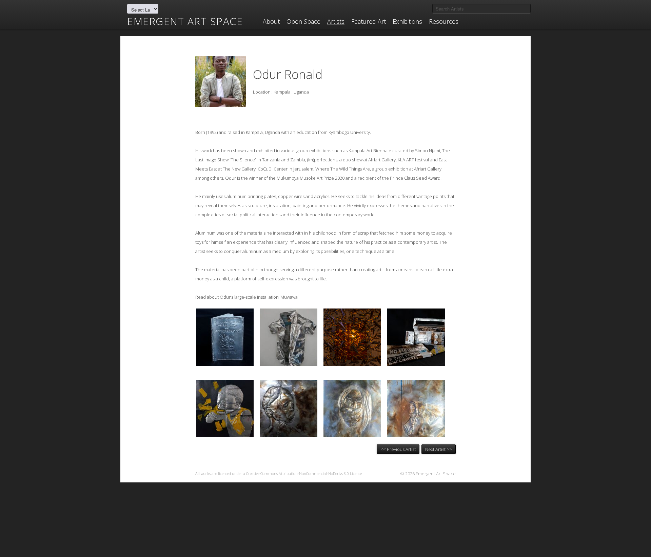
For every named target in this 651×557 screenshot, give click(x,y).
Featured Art (368, 21)
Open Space (303, 21)
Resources (443, 21)
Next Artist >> (438, 449)
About (271, 21)
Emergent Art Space (185, 21)
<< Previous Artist (398, 449)
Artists (335, 21)
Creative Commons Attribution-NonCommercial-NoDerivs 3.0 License (304, 473)
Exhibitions (407, 21)
